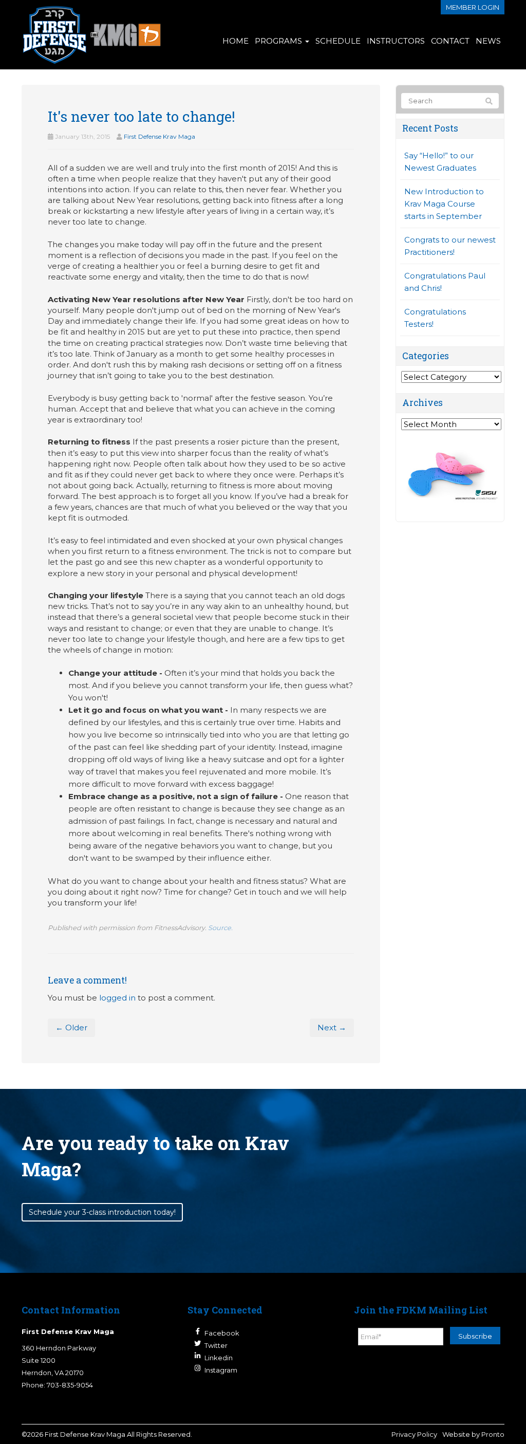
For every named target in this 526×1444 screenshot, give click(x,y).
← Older (71, 1027)
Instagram (220, 1370)
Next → (331, 1027)
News (488, 41)
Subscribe (475, 1336)
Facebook (221, 1333)
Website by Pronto (473, 1434)
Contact (450, 41)
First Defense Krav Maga (159, 136)
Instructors (396, 41)
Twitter (216, 1345)
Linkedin (218, 1358)
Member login (472, 7)
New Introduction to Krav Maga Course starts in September (444, 204)
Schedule (338, 41)
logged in (117, 998)
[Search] (489, 101)
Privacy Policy (414, 1434)
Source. (220, 928)
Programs (279, 41)
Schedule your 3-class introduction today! (102, 1212)
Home (235, 41)
